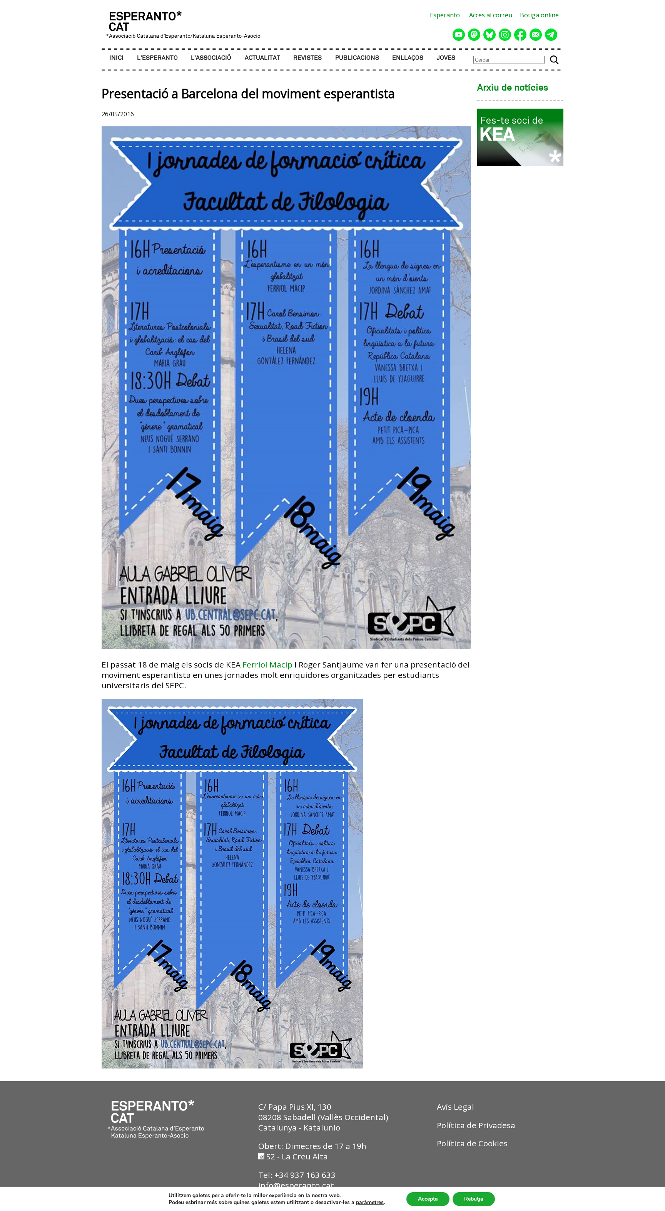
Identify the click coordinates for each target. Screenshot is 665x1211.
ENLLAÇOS (407, 58)
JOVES (446, 58)
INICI (116, 58)
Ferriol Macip (267, 664)
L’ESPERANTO (157, 58)
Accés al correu (490, 15)
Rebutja (473, 1199)
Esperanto (445, 15)
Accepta (428, 1199)
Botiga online (539, 15)
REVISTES (307, 58)
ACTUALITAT (262, 58)
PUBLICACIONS (357, 58)
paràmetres (370, 1202)
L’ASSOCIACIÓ (211, 58)
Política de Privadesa (476, 1125)
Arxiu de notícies (512, 88)
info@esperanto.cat (296, 1185)
